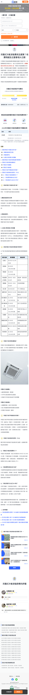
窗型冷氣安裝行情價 (14, 628)
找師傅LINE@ (16, 679)
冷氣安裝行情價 (22, 628)
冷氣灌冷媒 (17, 667)
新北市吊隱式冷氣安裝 (16, 638)
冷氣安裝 (15, 665)
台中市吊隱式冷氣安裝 (16, 644)
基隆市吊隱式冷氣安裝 (16, 642)
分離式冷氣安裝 (11, 667)
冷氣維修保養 (4, 665)
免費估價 (18, 691)
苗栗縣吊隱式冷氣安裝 (6, 648)
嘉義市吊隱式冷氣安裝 (6, 653)
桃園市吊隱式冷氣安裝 (6, 640)
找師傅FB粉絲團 (13, 679)
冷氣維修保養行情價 (5, 628)
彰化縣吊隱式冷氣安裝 (6, 646)
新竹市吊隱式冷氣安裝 (16, 640)
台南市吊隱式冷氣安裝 (6, 651)
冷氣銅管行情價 (12, 632)
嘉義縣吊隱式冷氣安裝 (16, 653)
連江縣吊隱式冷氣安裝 (16, 659)
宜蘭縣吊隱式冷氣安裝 (6, 644)
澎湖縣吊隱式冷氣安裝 (16, 657)
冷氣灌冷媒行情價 (5, 632)
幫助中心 (11, 676)
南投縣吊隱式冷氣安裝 (16, 648)
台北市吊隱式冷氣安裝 (6, 638)
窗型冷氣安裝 (10, 665)
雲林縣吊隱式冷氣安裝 (16, 646)
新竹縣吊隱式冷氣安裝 (6, 642)
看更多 (14, 567)
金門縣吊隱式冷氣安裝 (6, 659)
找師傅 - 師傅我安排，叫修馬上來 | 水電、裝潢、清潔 (14, 2)
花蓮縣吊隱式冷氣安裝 (6, 657)
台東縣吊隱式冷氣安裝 (16, 655)
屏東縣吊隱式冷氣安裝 (6, 655)
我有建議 (18, 676)
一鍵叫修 (25, 1)
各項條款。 (12, 40)
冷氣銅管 (22, 667)
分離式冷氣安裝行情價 (22, 630)
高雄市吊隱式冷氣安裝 (16, 651)
